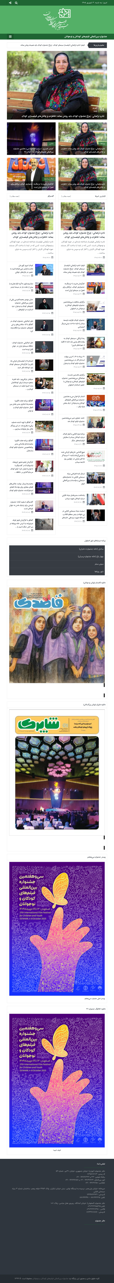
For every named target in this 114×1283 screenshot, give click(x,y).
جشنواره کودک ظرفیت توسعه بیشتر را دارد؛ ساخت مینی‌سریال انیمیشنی (73, 324)
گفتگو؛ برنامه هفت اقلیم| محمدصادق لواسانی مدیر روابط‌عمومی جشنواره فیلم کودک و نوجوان (21, 445)
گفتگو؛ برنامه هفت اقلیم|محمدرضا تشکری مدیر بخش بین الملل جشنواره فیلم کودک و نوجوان (21, 405)
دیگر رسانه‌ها (49, 179)
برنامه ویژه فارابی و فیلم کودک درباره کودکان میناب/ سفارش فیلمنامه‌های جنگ (74, 437)
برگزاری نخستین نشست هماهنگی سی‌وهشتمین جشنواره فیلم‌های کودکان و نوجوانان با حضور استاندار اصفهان (73, 380)
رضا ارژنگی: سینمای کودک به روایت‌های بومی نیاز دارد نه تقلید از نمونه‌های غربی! (73, 342)
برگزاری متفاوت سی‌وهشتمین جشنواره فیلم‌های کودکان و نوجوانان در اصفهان (57, 47)
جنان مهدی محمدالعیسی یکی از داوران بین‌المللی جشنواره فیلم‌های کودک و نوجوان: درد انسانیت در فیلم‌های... (21, 304)
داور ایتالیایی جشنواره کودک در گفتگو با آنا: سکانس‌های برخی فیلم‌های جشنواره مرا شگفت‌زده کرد (21, 326)
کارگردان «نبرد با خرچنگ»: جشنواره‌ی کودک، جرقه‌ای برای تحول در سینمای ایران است (32, 185)
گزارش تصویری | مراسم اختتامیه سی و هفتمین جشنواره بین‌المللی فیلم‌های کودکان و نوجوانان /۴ (33, 150)
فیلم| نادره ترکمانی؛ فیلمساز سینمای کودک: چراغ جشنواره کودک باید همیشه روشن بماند (63, 116)
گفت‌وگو (102, 179)
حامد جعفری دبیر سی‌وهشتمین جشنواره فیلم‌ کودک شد (73, 419)
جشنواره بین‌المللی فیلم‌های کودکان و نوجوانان (86, 37)
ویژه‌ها (103, 143)
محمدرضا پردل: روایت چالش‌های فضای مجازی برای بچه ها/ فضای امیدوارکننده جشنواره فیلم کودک (21, 487)
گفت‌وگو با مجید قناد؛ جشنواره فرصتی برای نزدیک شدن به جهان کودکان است (21, 505)
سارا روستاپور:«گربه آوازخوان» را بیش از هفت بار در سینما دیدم (21, 285)
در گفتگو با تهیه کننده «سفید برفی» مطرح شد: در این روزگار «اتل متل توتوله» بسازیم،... (21, 426)
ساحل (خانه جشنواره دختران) (91, 549)
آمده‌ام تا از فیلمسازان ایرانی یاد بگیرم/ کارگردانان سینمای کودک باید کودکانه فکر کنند (21, 364)
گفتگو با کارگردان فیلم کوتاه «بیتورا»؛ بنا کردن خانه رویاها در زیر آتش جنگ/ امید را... (21, 524)
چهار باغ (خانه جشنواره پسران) (90, 556)
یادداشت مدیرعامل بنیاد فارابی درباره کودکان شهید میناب (73, 497)
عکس (51, 143)
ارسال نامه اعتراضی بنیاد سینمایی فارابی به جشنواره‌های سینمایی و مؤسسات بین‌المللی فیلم (74, 478)
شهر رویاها (99, 571)
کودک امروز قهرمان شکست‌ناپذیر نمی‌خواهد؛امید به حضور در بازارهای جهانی (21, 269)
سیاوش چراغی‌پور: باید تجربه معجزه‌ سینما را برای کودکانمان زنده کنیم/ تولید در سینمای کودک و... (22, 384)
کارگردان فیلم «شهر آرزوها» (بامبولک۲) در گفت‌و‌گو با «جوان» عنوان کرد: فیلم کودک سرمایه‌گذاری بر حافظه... (21, 467)
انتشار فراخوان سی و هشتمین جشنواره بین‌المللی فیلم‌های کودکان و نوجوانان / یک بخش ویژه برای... (74, 401)
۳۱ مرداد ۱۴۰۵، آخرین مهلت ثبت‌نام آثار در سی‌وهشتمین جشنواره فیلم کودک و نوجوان (74, 360)
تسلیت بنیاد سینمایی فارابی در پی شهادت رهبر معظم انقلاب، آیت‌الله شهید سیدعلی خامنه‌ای (73, 514)
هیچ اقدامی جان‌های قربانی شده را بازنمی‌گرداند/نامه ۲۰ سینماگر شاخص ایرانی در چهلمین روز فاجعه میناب (73, 457)
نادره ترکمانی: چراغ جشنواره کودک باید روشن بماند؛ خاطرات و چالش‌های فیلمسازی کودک (83, 150)
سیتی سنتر (99, 564)
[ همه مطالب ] (66, 196)
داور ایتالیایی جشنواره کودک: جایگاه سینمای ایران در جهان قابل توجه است (22, 346)
